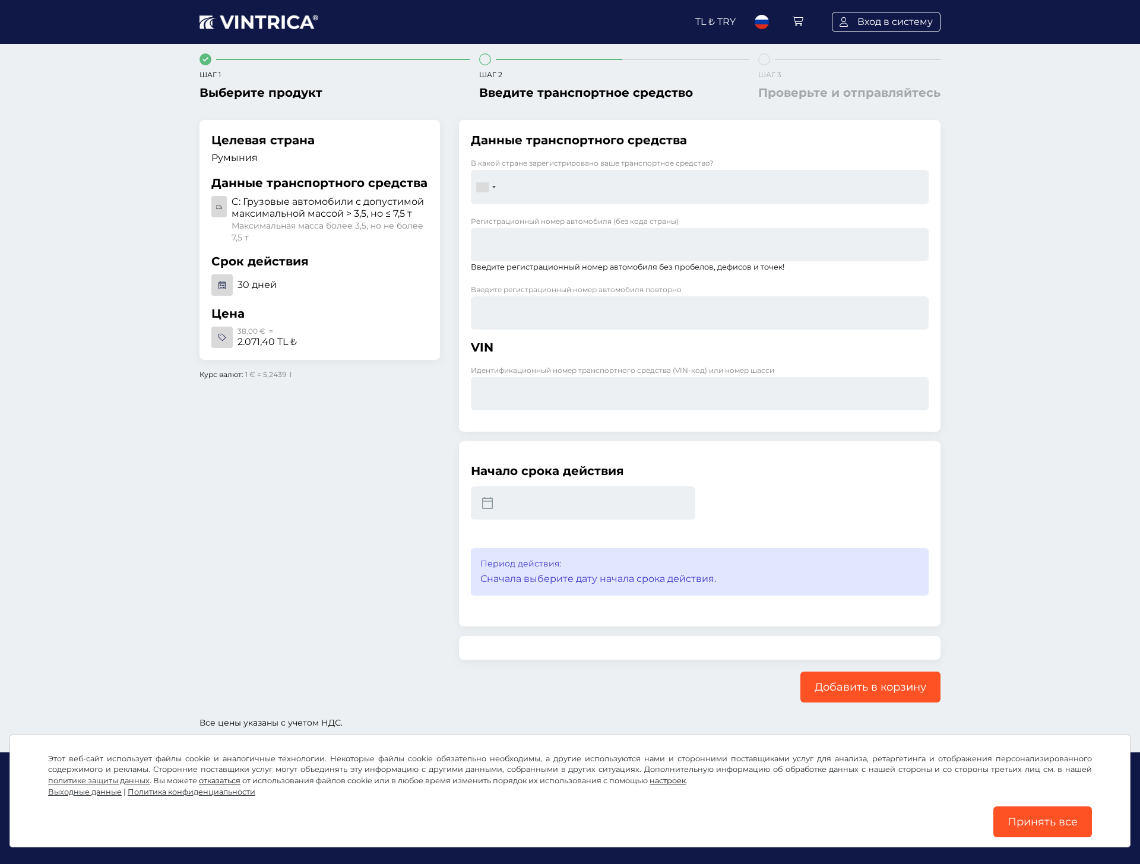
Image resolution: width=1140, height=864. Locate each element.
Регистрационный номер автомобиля (575, 221)
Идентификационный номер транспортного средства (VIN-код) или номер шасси (622, 370)
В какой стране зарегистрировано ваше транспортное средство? (592, 163)
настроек (668, 780)
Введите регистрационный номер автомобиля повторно (576, 289)
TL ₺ (715, 21)
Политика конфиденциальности (191, 791)
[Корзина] (798, 21)
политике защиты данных (99, 780)
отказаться (219, 780)
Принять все (1043, 821)
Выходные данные (85, 791)
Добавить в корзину (870, 687)
